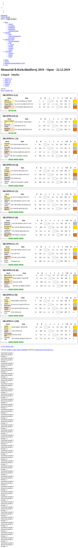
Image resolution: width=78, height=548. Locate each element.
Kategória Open (9, 39)
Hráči (10, 43)
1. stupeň (11, 44)
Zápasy (10, 55)
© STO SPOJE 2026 (7, 346)
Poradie (10, 46)
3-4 (17, 159)
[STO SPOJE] (5, 17)
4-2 (12, 159)
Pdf (11, 90)
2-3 (15, 110)
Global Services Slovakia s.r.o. (44, 350)
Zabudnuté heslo (13, 31)
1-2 (12, 110)
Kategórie (7, 32)
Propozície (11, 38)
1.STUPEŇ (8, 51)
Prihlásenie (4, 15)
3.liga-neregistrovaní (14, 36)
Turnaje (10, 24)
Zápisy (10, 56)
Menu (6, 22)
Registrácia (11, 29)
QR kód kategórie (13, 41)
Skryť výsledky (5, 90)
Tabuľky (11, 53)
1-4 (20, 159)
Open (10, 34)
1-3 (9, 110)
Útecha (10, 50)
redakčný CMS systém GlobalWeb (17, 350)
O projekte (11, 26)
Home (6, 60)
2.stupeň (10, 48)
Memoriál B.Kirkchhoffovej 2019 (15, 63)
